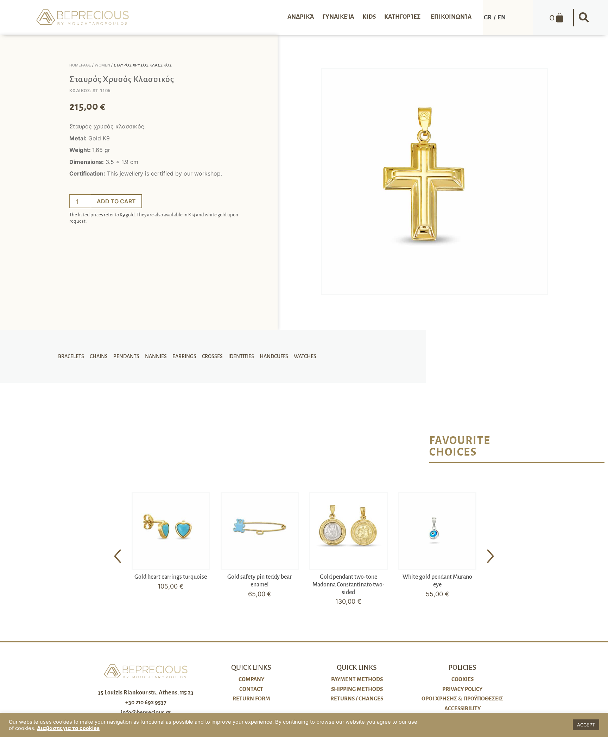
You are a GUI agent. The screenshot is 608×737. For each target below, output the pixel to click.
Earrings (184, 356)
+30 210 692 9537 (145, 702)
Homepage (80, 65)
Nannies (156, 356)
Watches (305, 356)
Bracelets (71, 356)
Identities (241, 356)
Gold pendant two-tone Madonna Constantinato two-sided (348, 584)
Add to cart (116, 201)
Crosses (212, 356)
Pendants (126, 356)
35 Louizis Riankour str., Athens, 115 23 (146, 693)
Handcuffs (274, 356)
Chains (99, 356)
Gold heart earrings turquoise (170, 577)
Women (102, 65)
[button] (584, 17)
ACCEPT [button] (586, 725)
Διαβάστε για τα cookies (68, 728)
